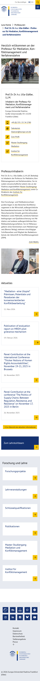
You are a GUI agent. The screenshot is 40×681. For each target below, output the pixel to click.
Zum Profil (34, 242)
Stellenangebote (19, 639)
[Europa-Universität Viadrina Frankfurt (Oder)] (11, 11)
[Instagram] (5, 617)
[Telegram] (34, 610)
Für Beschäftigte (20, 2)
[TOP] (38, 342)
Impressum (17, 631)
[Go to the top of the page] (13, 644)
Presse (15, 642)
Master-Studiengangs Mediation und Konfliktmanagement (19, 187)
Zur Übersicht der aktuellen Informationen (21, 427)
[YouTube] (34, 617)
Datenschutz (18, 633)
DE (29, 2)
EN (32, 2)
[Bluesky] (27, 617)
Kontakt (16, 628)
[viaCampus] (5, 610)
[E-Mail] (20, 610)
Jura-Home (6, 24)
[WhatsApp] (27, 610)
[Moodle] (13, 610)
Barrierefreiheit (19, 636)
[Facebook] (20, 617)
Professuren (19, 24)
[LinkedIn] (13, 617)
